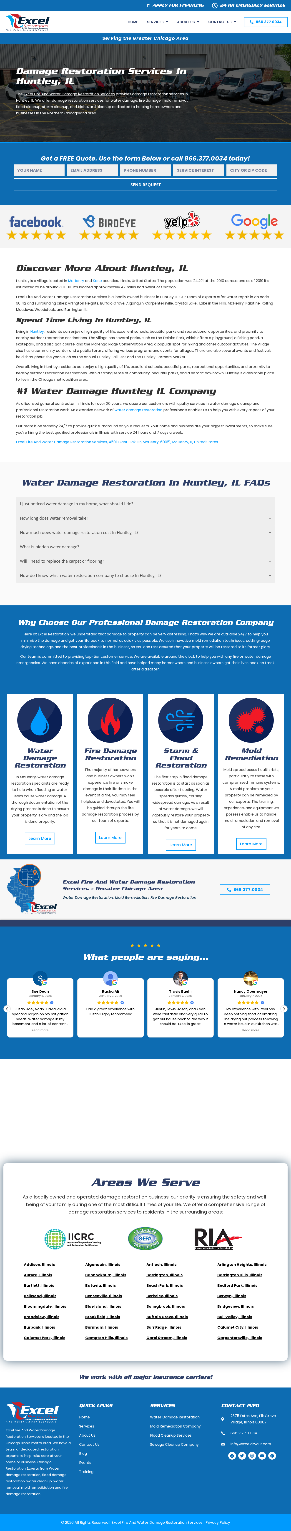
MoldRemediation (251, 754)
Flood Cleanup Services (171, 1435)
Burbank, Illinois (39, 1327)
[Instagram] (252, 1456)
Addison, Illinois (39, 1264)
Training (86, 1471)
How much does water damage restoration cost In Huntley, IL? (79, 532)
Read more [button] (180, 1030)
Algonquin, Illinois (102, 1264)
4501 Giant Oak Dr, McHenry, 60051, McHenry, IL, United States (163, 442)
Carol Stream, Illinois (166, 1337)
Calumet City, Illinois (237, 1327)
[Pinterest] (272, 1456)
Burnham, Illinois (101, 1327)
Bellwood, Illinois (40, 1296)
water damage (128, 410)
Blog (83, 1453)
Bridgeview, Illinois (235, 1306)
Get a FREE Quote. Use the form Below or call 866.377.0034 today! (145, 158)
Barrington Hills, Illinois (239, 1275)
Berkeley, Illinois (162, 1296)
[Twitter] (242, 1456)
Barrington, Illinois (164, 1275)
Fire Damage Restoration (110, 754)
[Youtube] (262, 1456)
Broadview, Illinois (41, 1316)
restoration (151, 410)
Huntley (37, 331)
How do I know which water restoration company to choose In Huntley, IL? (90, 575)
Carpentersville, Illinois (239, 1337)
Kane (97, 280)
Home (133, 22)
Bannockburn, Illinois (105, 1275)
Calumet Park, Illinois (44, 1337)
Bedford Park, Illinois (237, 1285)
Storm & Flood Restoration (180, 758)
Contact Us (220, 22)
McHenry (76, 280)
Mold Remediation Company (175, 1426)
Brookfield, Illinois (102, 1316)
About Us (186, 22)
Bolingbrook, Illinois (165, 1306)
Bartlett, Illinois (39, 1285)
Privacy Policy (218, 1522)
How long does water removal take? (54, 518)
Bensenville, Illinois (103, 1296)
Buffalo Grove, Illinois (167, 1316)
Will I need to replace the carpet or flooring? (62, 561)
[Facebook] (232, 1456)
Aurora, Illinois (38, 1275)
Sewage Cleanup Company (174, 1444)
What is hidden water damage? (49, 546)
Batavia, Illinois (100, 1285)
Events (85, 1462)
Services (155, 22)
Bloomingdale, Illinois (45, 1306)
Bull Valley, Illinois (234, 1316)
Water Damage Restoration (39, 758)
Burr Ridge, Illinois (163, 1327)
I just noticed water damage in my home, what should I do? (76, 503)
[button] (284, 1008)
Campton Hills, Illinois (106, 1337)
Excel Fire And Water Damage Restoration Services (61, 442)
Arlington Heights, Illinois (241, 1264)
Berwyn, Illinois (231, 1296)
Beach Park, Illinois (164, 1285)
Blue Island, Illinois (103, 1306)
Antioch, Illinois (161, 1264)
